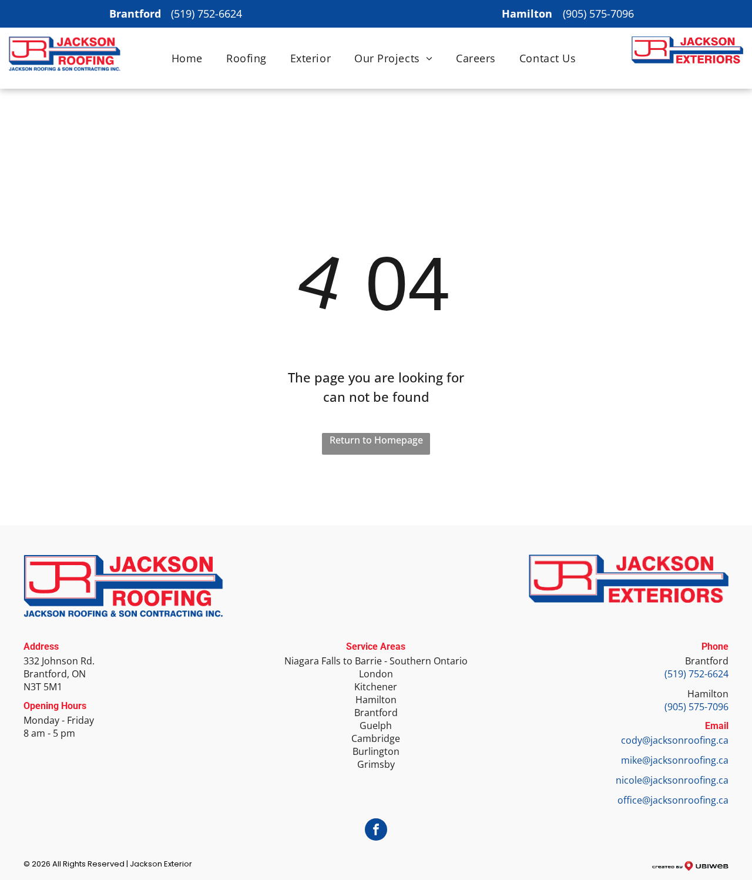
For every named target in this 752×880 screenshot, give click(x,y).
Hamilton (707, 693)
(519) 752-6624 (206, 13)
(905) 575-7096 (598, 13)
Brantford (706, 660)
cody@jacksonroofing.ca (674, 740)
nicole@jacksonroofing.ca (672, 780)
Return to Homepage (376, 440)
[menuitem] (187, 58)
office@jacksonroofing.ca (672, 800)
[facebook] (376, 831)
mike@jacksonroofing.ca (674, 760)
